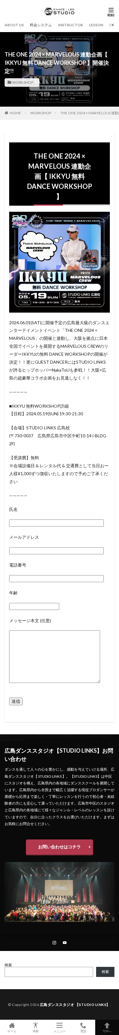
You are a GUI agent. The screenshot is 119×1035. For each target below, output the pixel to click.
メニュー (59, 1031)
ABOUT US (14, 25)
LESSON (96, 25)
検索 (8, 965)
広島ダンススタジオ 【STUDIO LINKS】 (75, 1004)
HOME (15, 113)
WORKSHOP (22, 82)
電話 (83, 1031)
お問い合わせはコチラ (59, 846)
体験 (36, 1031)
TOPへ (107, 1031)
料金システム (41, 25)
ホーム (11, 1031)
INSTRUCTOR (70, 25)
